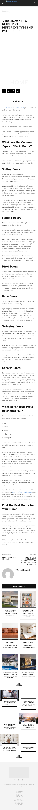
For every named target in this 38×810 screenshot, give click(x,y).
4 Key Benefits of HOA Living (9, 558)
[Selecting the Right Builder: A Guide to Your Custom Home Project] (10, 662)
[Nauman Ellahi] (8, 574)
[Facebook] (4, 91)
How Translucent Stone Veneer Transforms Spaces (28, 674)
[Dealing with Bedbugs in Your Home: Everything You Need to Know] (9, 740)
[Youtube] (22, 780)
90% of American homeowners (13, 108)
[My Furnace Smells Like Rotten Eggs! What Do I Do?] (9, 695)
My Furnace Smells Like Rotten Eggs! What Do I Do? (9, 702)
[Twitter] (9, 91)
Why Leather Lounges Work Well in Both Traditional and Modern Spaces (10, 645)
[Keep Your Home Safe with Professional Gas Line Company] (9, 718)
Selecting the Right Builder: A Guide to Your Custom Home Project (10, 675)
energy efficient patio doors (22, 492)
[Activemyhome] (19, 3)
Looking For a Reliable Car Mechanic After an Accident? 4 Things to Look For (28, 560)
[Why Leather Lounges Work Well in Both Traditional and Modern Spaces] (10, 631)
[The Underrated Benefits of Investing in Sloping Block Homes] (10, 599)
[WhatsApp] (18, 91)
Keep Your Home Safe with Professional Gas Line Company (10, 726)
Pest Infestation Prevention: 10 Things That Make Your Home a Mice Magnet (28, 704)
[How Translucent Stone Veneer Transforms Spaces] (28, 662)
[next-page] (20, 684)
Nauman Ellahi (22, 570)
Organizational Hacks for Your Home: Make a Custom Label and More (28, 613)
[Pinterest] (13, 91)
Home (6, 11)
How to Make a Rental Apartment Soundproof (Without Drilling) (28, 645)
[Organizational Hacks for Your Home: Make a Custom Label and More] (28, 599)
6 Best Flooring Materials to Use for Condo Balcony (28, 726)
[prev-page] (17, 684)
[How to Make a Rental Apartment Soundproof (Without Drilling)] (28, 631)
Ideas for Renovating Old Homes (28, 747)
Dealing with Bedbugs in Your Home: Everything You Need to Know (9, 748)
